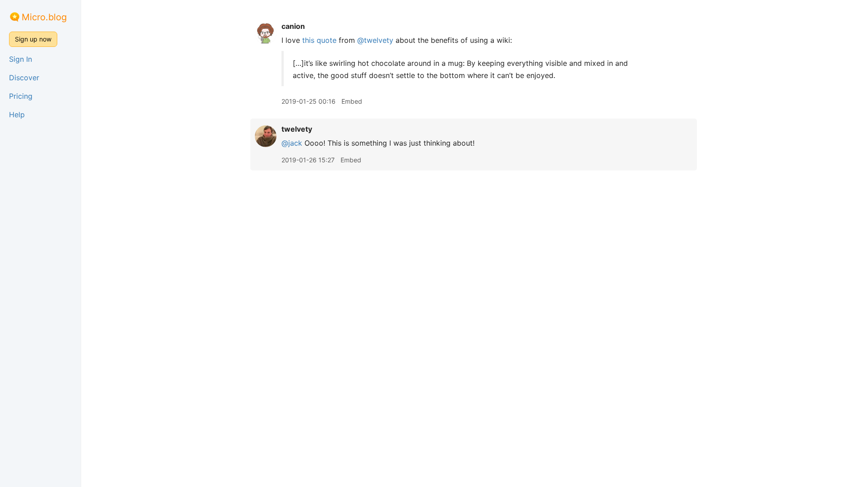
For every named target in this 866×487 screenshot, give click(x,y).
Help (17, 114)
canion (293, 26)
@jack (291, 142)
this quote (319, 40)
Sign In (20, 59)
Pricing (20, 96)
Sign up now (33, 39)
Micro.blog (44, 17)
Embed (351, 101)
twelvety (296, 128)
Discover (24, 77)
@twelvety (375, 40)
